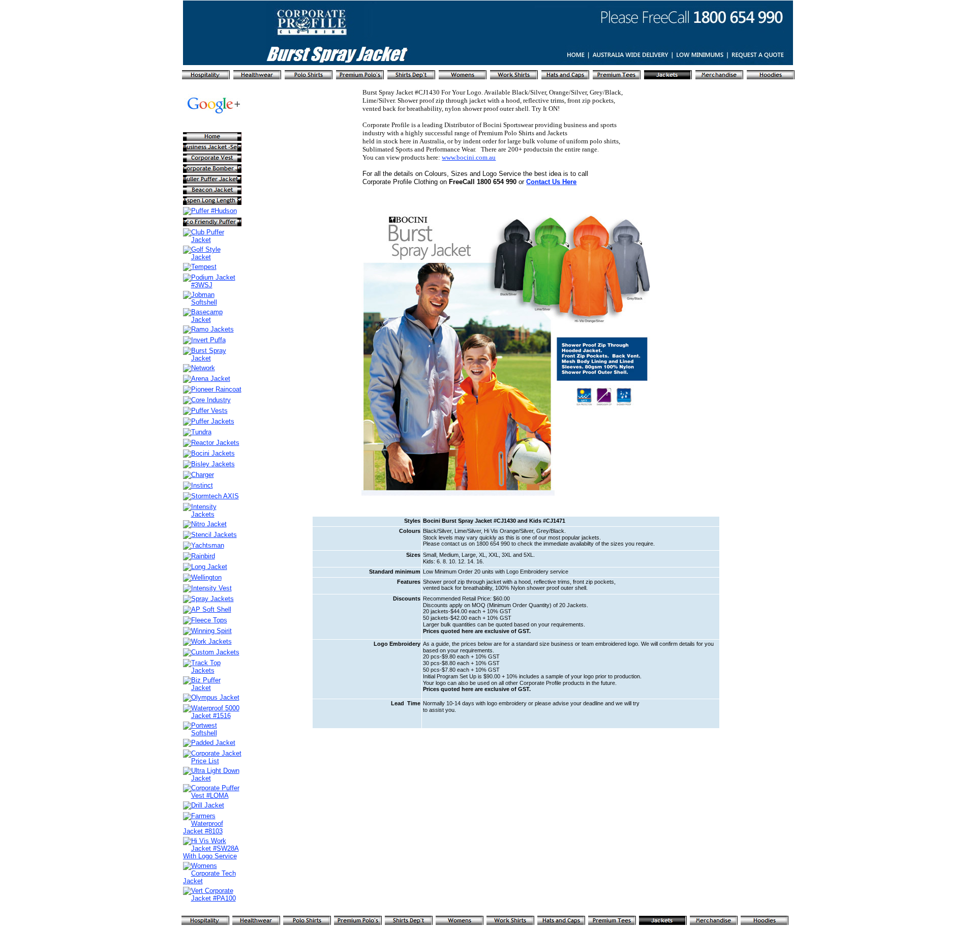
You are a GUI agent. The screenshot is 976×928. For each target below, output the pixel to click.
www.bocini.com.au (469, 157)
